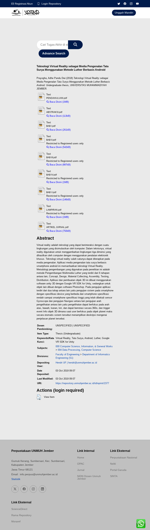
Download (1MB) (79, 101)
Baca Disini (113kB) (59, 116)
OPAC (80, 463)
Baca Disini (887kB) (60, 164)
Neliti (113, 463)
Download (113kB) (81, 116)
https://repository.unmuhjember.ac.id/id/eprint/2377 (82, 383)
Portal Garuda (118, 470)
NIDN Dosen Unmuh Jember (89, 477)
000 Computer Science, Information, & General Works (84, 346)
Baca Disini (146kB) (60, 199)
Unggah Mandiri (124, 12)
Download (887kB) (82, 164)
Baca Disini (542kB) (60, 147)
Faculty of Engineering (67, 354)
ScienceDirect (19, 509)
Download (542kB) (82, 147)
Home (80, 457)
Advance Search (53, 53)
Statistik (15, 479)
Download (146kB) (82, 199)
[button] (39, 397)
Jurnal (80, 470)
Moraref (15, 521)
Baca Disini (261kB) (60, 129)
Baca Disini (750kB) (60, 231)
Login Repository (51, 3)
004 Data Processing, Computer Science (79, 349)
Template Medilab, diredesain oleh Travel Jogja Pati (123, 485)
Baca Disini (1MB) (59, 101)
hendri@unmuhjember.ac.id (82, 362)
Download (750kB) (82, 231)
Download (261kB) (82, 129)
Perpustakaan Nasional (123, 457)
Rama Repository (21, 515)
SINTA (113, 476)
